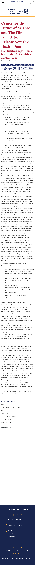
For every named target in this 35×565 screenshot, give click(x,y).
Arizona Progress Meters (16, 528)
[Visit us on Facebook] (19, 547)
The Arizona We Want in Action (11, 407)
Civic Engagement (14, 531)
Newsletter (11, 522)
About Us (9, 550)
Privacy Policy (21, 553)
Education (11, 534)
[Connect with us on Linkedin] (16, 547)
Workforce (11, 536)
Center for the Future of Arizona (11, 73)
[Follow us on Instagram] (21, 547)
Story (3, 404)
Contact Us (19, 550)
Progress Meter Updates (9, 416)
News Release (5, 413)
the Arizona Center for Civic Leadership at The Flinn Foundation (17, 86)
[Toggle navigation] (3, 2)
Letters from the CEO (15, 525)
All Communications (14, 519)
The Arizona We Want (8, 157)
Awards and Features (8, 422)
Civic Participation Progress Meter (21, 110)
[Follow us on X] (13, 547)
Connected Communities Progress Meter (20, 112)
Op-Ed (3, 410)
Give (27, 550)
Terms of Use (14, 553)
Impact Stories (6, 419)
